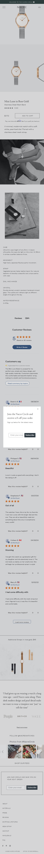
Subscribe (29, 435)
